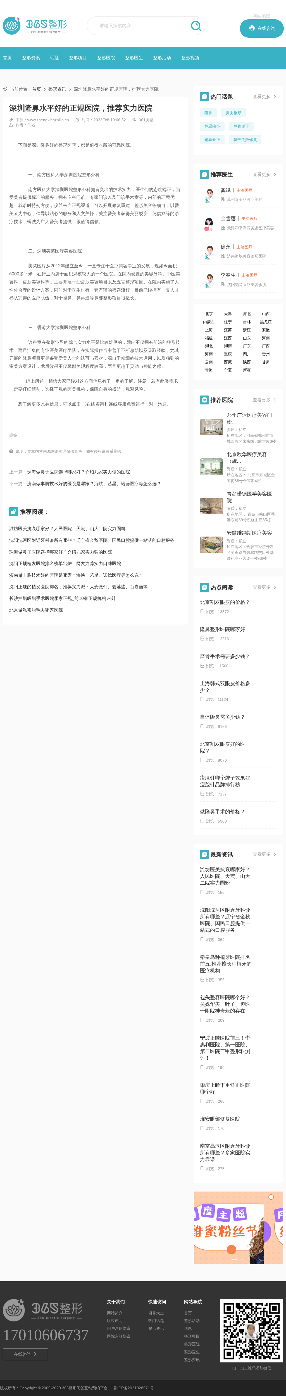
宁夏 (228, 370)
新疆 (247, 370)
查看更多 (265, 96)
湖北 (209, 346)
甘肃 (266, 362)
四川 (247, 354)
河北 (247, 313)
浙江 (247, 330)
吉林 (247, 322)
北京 (209, 313)
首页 (7, 57)
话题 (54, 57)
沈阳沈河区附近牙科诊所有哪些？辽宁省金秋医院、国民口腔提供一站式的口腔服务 (92, 540)
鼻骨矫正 (241, 126)
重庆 (228, 354)
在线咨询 (25, 1354)
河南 (266, 338)
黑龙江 (266, 322)
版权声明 (115, 1320)
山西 (266, 313)
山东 (247, 338)
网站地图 (261, 16)
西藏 (228, 362)
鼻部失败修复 (245, 139)
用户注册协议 (118, 1328)
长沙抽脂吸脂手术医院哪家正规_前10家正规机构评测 (62, 598)
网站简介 (115, 1313)
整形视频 (190, 57)
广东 (247, 346)
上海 (209, 330)
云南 (209, 362)
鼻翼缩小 (212, 126)
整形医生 (134, 57)
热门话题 (156, 1320)
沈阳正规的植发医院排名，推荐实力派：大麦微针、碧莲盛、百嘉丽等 (78, 586)
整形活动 (162, 57)
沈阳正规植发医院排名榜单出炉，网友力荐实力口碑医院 (65, 563)
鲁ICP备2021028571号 (133, 1388)
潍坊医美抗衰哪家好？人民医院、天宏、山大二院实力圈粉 (67, 528)
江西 (228, 338)
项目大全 (156, 1313)
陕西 (247, 362)
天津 (228, 313)
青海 (209, 370)
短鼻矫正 (212, 139)
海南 (209, 354)
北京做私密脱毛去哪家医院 (36, 610)
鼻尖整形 (233, 113)
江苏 (228, 330)
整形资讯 (31, 57)
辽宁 (228, 322)
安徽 (266, 330)
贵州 (266, 354)
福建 (209, 338)
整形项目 (78, 57)
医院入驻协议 (118, 1336)
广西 (266, 346)
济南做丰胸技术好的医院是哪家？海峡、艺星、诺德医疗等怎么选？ (94, 483)
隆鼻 (208, 113)
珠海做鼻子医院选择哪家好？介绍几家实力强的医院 (78, 472)
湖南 (228, 346)
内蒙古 (209, 322)
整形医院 (106, 57)
